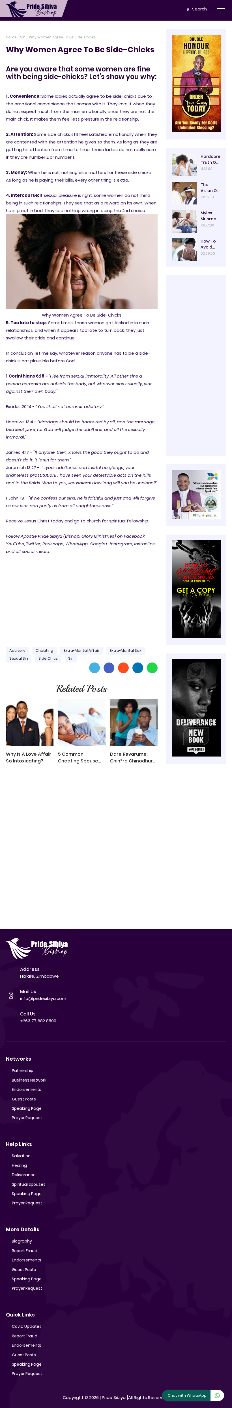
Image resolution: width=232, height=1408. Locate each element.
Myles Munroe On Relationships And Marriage (210, 216)
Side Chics (48, 658)
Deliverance (24, 1175)
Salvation (21, 1156)
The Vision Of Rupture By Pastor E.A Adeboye (210, 188)
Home (11, 37)
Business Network (29, 1080)
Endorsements (26, 1089)
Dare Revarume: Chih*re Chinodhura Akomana (133, 757)
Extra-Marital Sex (125, 650)
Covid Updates (27, 1326)
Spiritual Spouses (29, 1184)
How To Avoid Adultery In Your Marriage (210, 244)
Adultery (17, 650)
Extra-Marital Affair (81, 650)
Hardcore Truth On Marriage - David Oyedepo (210, 159)
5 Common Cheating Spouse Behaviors (78, 757)
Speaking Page (27, 1108)
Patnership (22, 1070)
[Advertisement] (82, 598)
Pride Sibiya (114, 1397)
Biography (22, 1241)
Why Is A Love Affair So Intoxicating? (28, 757)
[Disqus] (82, 849)
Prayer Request (27, 1118)
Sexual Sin (18, 658)
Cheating (44, 650)
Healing (19, 1165)
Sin (22, 37)
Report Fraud (24, 1251)
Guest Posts (24, 1099)
